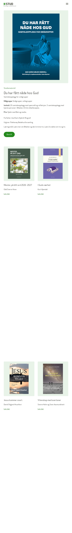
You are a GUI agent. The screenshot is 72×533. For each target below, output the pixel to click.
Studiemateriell (10, 88)
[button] (67, 4)
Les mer (7, 194)
